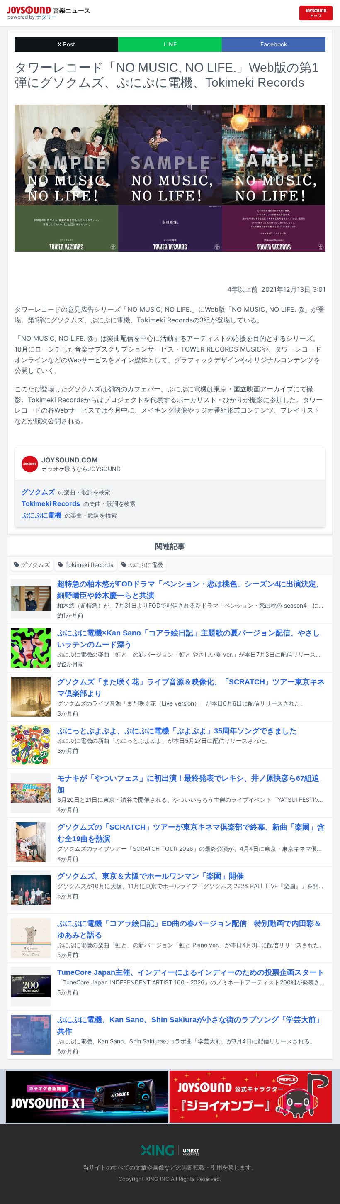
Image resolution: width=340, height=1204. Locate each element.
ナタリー (46, 17)
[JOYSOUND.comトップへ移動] (316, 13)
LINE (170, 44)
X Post (66, 44)
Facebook (273, 44)
